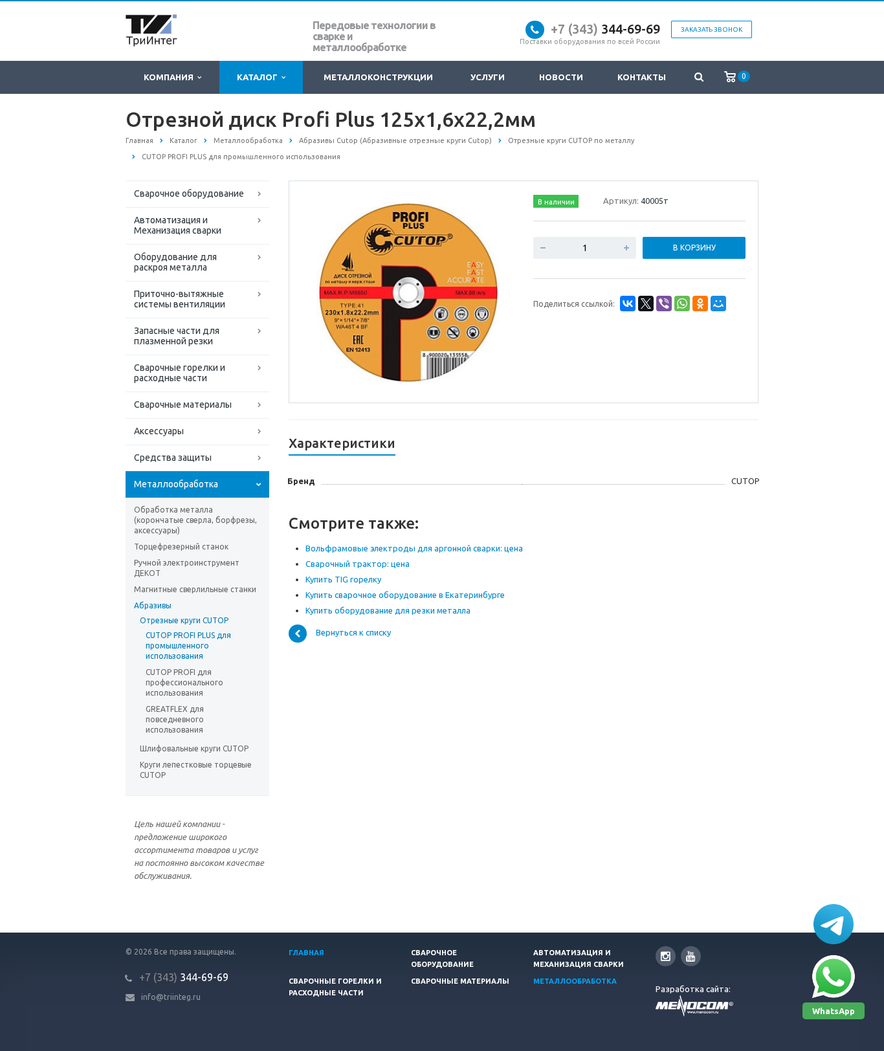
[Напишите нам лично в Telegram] (833, 924)
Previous (326, 291)
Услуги (487, 77)
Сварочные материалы (183, 404)
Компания (170, 77)
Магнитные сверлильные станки (195, 589)
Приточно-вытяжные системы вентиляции (179, 299)
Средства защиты (173, 457)
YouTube (691, 956)
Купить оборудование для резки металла (387, 610)
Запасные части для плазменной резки (176, 336)
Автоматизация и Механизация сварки (177, 225)
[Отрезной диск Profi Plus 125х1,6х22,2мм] (408, 292)
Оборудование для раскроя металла (175, 262)
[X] (646, 303)
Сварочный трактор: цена (357, 563)
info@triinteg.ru (171, 997)
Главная (306, 953)
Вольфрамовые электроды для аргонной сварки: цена (414, 548)
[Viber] (664, 303)
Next (491, 291)
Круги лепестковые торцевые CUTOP (196, 769)
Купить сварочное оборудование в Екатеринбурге (405, 594)
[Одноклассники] (700, 303)
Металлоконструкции (378, 77)
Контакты (641, 77)
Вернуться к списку (353, 632)
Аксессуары (159, 431)
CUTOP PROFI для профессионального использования (184, 682)
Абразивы (152, 605)
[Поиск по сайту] (698, 77)
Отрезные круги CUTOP (184, 620)
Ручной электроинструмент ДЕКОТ (186, 568)
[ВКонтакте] (627, 303)
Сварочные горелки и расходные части (179, 372)
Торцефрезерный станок (181, 546)
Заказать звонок (711, 29)
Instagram (666, 956)
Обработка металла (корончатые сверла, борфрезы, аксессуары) (195, 520)
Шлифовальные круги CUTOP (194, 748)
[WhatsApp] (682, 303)
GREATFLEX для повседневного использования (175, 719)
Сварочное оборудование (189, 193)
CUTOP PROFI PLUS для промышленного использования (188, 645)
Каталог (259, 77)
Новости (561, 77)
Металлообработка (176, 484)
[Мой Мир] (718, 303)
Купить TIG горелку (343, 579)
